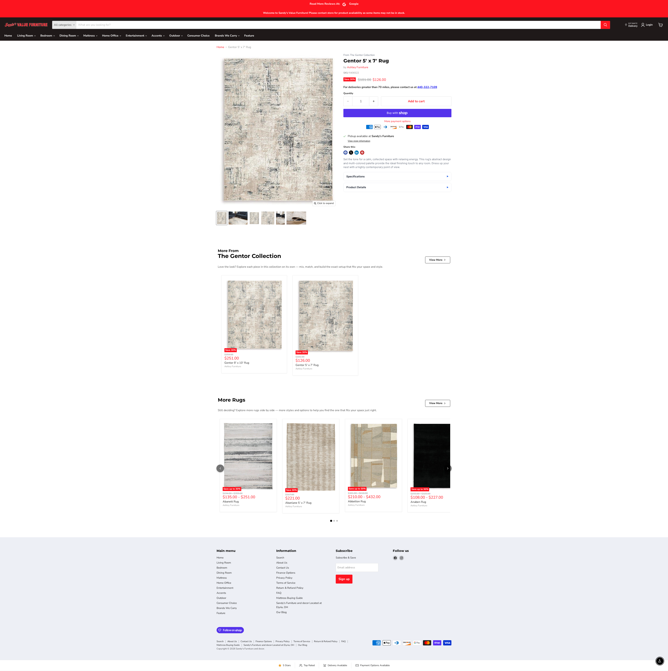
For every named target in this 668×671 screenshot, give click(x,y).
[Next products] (448, 468)
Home (8, 36)
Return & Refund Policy (289, 588)
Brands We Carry (226, 36)
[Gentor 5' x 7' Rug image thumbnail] (221, 218)
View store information (359, 141)
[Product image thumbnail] (238, 218)
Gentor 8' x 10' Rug (236, 363)
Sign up (344, 579)
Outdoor (175, 36)
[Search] (605, 25)
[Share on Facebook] (345, 152)
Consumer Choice (198, 36)
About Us (281, 562)
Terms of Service (285, 583)
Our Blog (281, 612)
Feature (249, 36)
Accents (157, 36)
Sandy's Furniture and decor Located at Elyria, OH (269, 645)
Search (280, 557)
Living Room (25, 36)
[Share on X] (351, 152)
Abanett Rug (231, 502)
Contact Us (282, 567)
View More (435, 260)
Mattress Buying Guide (289, 598)
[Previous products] (220, 468)
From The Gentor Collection (359, 55)
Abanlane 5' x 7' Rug (298, 503)
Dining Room (68, 36)
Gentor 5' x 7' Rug (307, 365)
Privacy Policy (284, 578)
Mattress (89, 36)
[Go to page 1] (331, 521)
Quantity (348, 93)
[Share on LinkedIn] (357, 152)
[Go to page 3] (337, 521)
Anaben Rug (418, 502)
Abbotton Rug (357, 501)
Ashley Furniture (357, 67)
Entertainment (135, 36)
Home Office (110, 36)
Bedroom (46, 36)
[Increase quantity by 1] (373, 101)
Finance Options (285, 572)
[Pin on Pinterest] (362, 152)
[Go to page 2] (334, 521)
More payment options (397, 121)
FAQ (278, 593)
